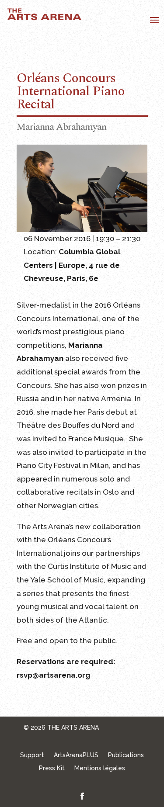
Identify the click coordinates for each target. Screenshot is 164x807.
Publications (126, 755)
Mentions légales (99, 768)
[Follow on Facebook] (82, 796)
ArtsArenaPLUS (76, 755)
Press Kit (52, 768)
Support (32, 755)
